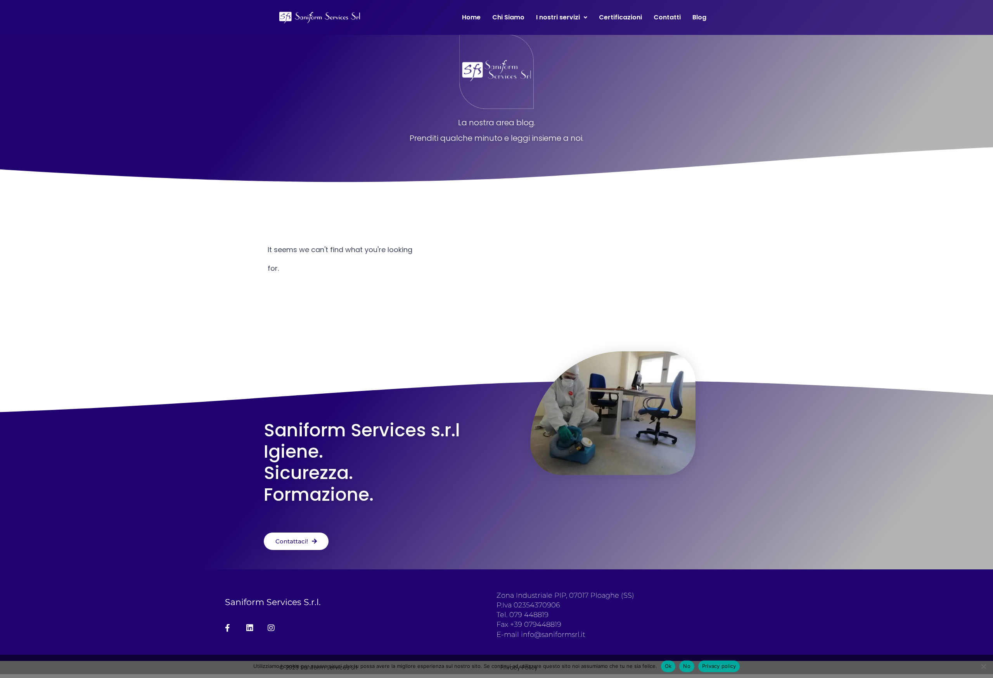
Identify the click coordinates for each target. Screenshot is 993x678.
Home (471, 17)
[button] (561, 17)
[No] (983, 666)
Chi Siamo (508, 17)
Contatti (667, 17)
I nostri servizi (558, 17)
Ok (668, 666)
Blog (699, 17)
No (686, 666)
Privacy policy (719, 666)
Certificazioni (620, 17)
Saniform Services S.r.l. (273, 602)
